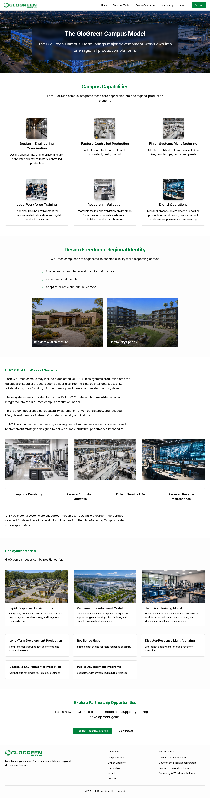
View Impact (126, 730)
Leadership (167, 5)
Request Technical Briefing (92, 730)
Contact (198, 5)
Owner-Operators (145, 5)
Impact (183, 5)
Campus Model (121, 5)
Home (104, 5)
